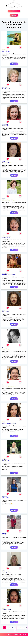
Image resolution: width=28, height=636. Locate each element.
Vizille (3, 125)
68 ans (8, 237)
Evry (3, 535)
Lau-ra (3, 422)
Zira (3, 384)
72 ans (13, 274)
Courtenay (4, 572)
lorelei (3, 161)
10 (15, 630)
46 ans (9, 162)
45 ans (7, 497)
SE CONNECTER (14, 15)
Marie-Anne (4, 273)
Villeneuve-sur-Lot (6, 386)
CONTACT (24, 634)
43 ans (7, 125)
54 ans (9, 609)
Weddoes (4, 347)
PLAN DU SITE (17, 634)
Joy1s (3, 570)
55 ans (7, 311)
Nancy (3, 348)
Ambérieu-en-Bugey (6, 423)
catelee (3, 608)
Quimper (4, 88)
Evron (3, 497)
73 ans (8, 88)
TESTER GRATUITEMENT (14, 11)
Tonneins (4, 237)
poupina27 (4, 87)
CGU (11, 634)
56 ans (8, 51)
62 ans (13, 386)
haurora (4, 50)
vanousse (4, 496)
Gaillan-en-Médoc (6, 200)
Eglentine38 (5, 124)
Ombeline (4, 533)
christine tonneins (6, 236)
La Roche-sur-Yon (6, 274)
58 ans (8, 460)
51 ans (13, 200)
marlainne (4, 459)
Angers (3, 460)
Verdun (3, 51)
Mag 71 (3, 310)
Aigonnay (4, 162)
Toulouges (4, 609)
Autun (3, 311)
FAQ (9, 634)
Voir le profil (14, 63)
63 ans (9, 572)
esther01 (4, 198)
